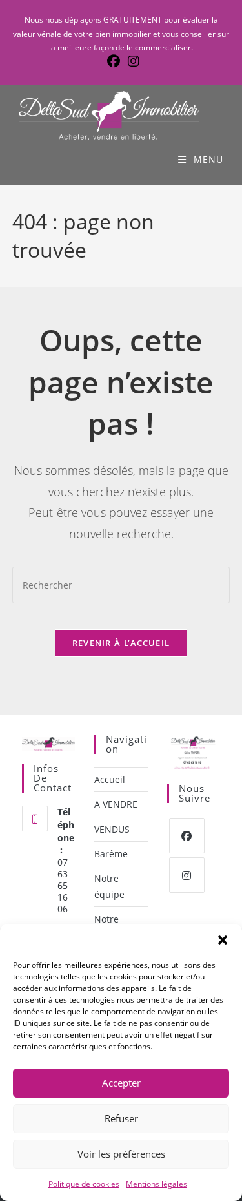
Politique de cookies (83, 1183)
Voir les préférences (121, 1153)
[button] (222, 940)
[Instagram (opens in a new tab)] (131, 61)
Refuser (121, 1118)
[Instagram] (187, 875)
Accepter (121, 1082)
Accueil (109, 779)
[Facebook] (187, 835)
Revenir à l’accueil (121, 643)
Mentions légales (156, 1183)
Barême (111, 854)
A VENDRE (115, 804)
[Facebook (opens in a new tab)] (113, 61)
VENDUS (112, 829)
